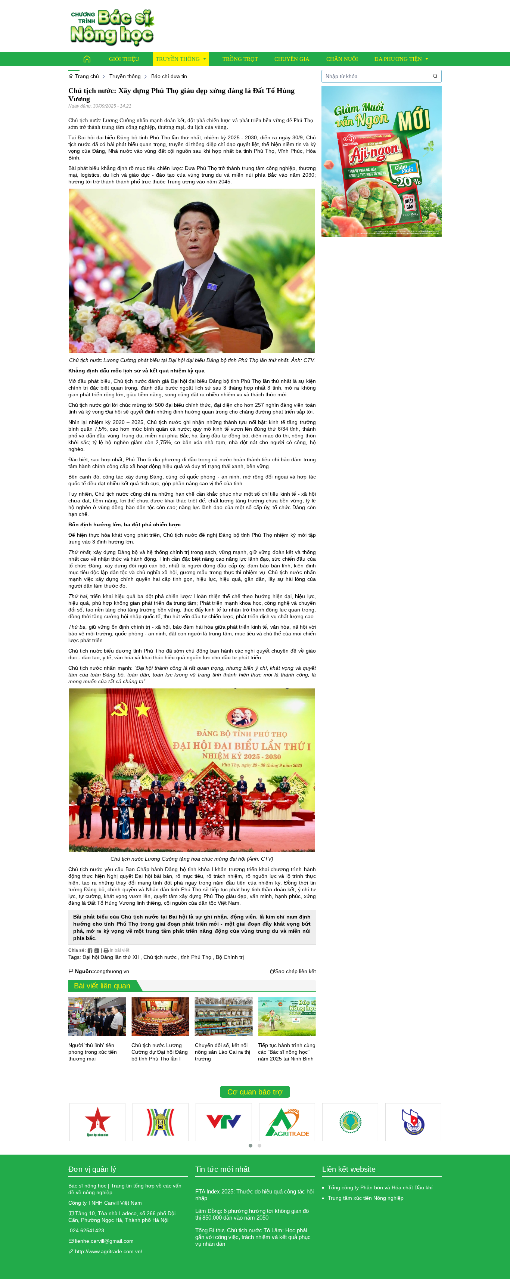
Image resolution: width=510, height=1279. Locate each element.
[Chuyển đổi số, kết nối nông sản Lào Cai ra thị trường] (223, 1016)
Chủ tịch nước (164, 422)
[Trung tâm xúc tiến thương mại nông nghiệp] (287, 1122)
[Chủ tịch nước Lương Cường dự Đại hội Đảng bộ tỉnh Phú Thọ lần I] (160, 1016)
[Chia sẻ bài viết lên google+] (96, 950)
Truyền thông (125, 76)
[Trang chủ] (87, 59)
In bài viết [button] (119, 950)
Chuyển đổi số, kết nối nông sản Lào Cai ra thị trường (222, 1052)
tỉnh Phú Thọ (154, 137)
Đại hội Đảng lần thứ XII (111, 957)
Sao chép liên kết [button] (295, 971)
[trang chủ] (112, 26)
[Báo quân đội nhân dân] (97, 1122)
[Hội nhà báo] (413, 1122)
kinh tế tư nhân (223, 610)
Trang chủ (86, 76)
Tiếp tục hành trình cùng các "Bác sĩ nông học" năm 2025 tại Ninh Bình (286, 1052)
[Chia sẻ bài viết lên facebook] (90, 950)
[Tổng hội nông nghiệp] (350, 1122)
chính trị (78, 388)
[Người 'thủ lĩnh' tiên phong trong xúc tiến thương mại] (97, 1016)
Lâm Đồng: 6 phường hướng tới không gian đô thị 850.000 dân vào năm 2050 (252, 1214)
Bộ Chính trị (230, 957)
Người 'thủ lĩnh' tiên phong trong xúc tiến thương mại (92, 1052)
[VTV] (224, 1122)
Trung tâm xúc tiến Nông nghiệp (366, 1198)
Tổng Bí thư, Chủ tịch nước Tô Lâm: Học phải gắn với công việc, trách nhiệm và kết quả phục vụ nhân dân (253, 1237)
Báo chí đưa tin (169, 76)
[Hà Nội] (161, 1122)
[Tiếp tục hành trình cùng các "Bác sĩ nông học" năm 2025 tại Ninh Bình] (286, 1016)
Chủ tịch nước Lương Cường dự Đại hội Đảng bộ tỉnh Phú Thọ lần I (159, 1052)
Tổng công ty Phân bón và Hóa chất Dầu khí (380, 1187)
